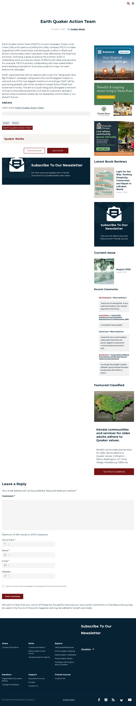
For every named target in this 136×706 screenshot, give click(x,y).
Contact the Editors (10, 647)
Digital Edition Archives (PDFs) (12, 679)
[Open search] (128, 3)
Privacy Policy (69, 700)
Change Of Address (10, 684)
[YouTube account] (130, 700)
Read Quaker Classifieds (65, 655)
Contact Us (33, 686)
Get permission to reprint (39, 657)
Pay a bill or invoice (36, 678)
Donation (86, 649)
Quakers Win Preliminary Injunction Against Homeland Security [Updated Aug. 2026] (114, 317)
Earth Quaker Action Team (29, 108)
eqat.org (7, 102)
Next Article (57, 150)
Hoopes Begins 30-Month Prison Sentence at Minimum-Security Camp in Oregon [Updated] (114, 357)
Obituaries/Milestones (64, 647)
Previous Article (34, 150)
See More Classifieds (114, 471)
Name (6, 550)
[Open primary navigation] (132, 3)
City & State (9, 540)
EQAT (6, 123)
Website (6, 571)
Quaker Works (78, 29)
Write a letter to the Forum (36, 652)
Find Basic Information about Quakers (64, 663)
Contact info (60, 678)
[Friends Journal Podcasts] (106, 700)
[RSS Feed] (113, 700)
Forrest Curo (103, 331)
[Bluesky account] (121, 700)
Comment (8, 496)
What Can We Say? (120, 297)
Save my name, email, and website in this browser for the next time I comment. (36, 586)
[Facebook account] (99, 700)
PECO (15, 123)
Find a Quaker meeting (65, 651)
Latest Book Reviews (110, 161)
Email (5, 561)
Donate (31, 682)
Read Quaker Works (63, 658)
